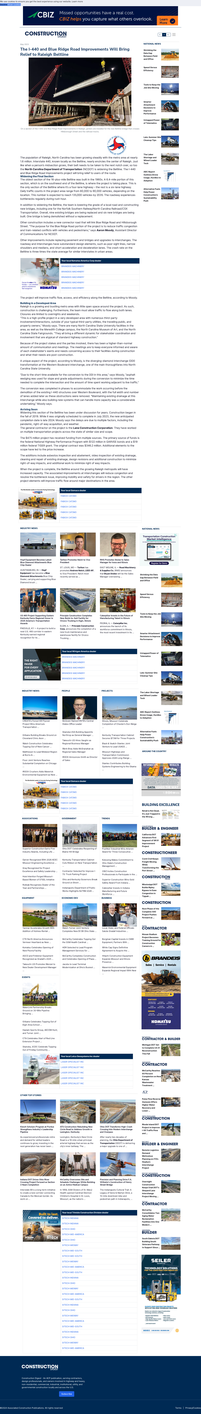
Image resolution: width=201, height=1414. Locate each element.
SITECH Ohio (68, 1229)
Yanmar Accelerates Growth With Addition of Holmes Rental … (38, 929)
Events (26, 977)
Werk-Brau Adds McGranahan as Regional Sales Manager (78, 750)
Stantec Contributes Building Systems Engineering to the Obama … (119, 766)
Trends (106, 818)
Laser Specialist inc (72, 1061)
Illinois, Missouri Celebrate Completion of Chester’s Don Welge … (119, 724)
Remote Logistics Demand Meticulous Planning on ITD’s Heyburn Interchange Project (150, 1159)
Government (69, 818)
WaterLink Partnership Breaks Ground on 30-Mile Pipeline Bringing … (37, 1010)
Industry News (29, 528)
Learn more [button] (77, 1)
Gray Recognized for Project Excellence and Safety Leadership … (40, 870)
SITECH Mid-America (73, 1234)
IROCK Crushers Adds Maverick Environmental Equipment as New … (40, 773)
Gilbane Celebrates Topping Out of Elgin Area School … (39, 1023)
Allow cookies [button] (14, 4)
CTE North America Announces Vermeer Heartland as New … (38, 941)
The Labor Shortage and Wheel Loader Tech (149, 695)
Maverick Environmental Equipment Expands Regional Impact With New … (119, 970)
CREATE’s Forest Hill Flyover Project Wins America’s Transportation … (36, 724)
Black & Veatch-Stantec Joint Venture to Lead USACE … (116, 745)
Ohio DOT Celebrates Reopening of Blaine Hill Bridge (79, 850)
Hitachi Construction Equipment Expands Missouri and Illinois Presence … (117, 959)
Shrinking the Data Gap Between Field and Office (149, 577)
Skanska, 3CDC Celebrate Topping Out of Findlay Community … (39, 1048)
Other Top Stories (30, 1095)
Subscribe (66, 1394)
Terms (178, 1408)
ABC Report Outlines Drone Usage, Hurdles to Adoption (150, 715)
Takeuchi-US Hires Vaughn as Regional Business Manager (76, 742)
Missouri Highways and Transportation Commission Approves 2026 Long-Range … (117, 755)
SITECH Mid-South (72, 1250)
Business (107, 898)
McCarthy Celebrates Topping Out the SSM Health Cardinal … (78, 941)
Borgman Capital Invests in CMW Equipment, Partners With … (118, 941)
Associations (30, 818)
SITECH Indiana (70, 1218)
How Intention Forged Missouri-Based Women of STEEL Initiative (38, 878)
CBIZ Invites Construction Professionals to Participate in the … (119, 873)
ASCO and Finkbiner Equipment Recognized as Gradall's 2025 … (38, 957)
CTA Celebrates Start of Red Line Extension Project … (39, 1040)
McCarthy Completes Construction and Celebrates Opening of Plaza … (79, 957)
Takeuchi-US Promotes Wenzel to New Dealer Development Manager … (39, 967)
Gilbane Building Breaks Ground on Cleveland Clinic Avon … (40, 737)
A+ (168, 34)
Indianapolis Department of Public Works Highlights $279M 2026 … (78, 889)
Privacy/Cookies (193, 1408)
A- (160, 34)
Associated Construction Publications (26, 1408)
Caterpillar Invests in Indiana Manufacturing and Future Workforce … (116, 891)
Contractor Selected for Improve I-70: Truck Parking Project (79, 873)
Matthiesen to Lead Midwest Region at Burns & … (40, 753)
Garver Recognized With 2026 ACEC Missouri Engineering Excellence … (40, 861)
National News (152, 43)
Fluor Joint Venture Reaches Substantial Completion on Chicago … (40, 763)
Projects (107, 691)
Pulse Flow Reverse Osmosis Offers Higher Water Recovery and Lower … (151, 1105)
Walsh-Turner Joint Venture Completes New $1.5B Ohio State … (79, 929)
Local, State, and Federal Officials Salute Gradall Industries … (118, 929)
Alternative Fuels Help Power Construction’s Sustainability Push (152, 195)
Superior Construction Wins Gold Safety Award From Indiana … (118, 881)
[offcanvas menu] (174, 34)
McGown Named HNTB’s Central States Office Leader (78, 722)
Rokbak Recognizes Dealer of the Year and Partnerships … (39, 886)
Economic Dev (70, 898)
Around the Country (154, 751)
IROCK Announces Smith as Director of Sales (79, 758)
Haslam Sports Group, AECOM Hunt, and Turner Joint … (40, 1031)
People (66, 691)
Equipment (28, 898)
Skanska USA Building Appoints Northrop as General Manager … (77, 733)
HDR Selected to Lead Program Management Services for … (77, 949)
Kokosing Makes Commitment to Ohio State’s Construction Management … (117, 863)
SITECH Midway (70, 1245)
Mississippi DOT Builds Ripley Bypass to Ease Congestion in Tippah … (150, 890)
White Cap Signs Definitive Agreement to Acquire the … (115, 949)
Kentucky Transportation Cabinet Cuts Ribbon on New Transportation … (79, 862)
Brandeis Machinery (72, 266)
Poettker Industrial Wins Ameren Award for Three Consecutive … (118, 850)
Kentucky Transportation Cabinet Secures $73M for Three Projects (118, 737)
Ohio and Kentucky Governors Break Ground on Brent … (79, 881)
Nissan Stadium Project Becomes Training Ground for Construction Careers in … (151, 940)
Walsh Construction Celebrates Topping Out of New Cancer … (38, 745)
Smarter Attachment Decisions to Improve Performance (150, 108)
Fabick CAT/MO (68, 496)
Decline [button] (3, 4)
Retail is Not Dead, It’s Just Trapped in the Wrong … (151, 814)
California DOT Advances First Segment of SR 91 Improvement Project (150, 840)
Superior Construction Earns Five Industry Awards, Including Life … (39, 850)
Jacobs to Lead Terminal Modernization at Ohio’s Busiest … (78, 966)
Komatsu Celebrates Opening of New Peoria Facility (38, 949)
